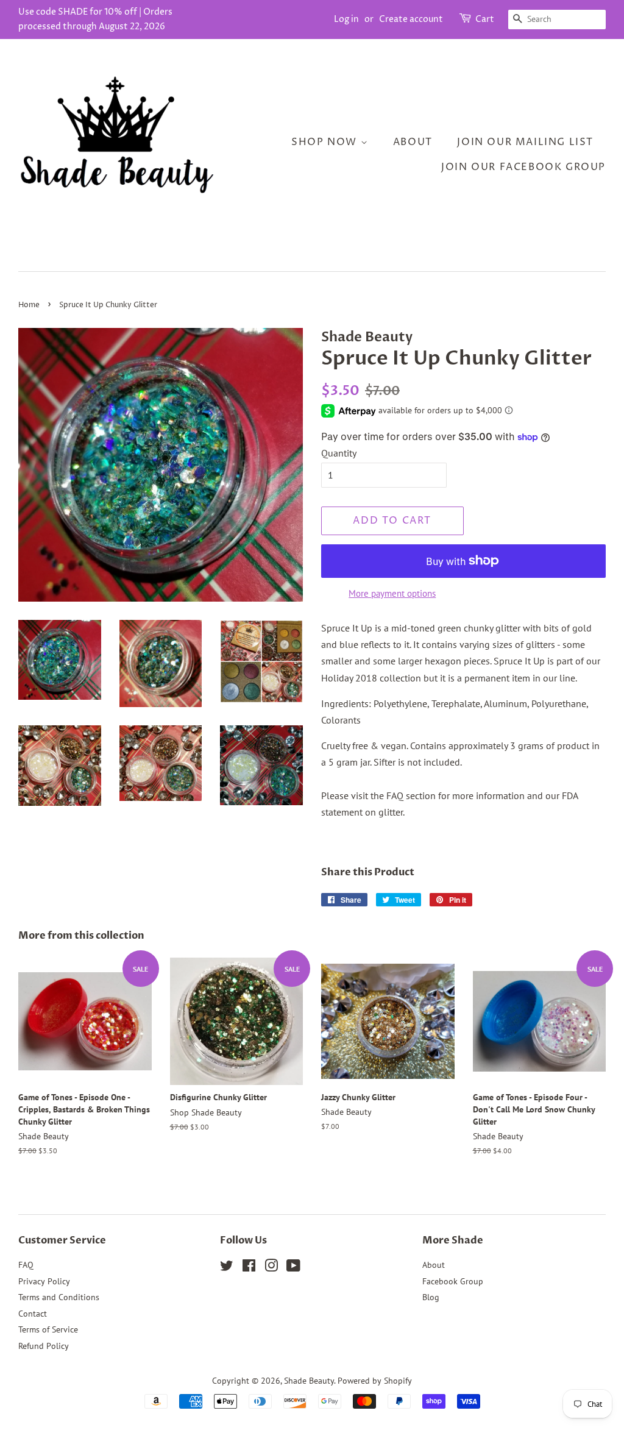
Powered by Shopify (375, 1380)
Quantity (338, 453)
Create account (411, 19)
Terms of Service (48, 1329)
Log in (346, 19)
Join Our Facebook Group (523, 167)
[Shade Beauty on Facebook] (249, 1267)
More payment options (392, 593)
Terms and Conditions (58, 1297)
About (413, 142)
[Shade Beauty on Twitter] (226, 1267)
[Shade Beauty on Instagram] (271, 1267)
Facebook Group (452, 1281)
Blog (430, 1297)
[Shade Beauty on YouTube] (293, 1267)
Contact (32, 1313)
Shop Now (325, 142)
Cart (484, 19)
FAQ (26, 1264)
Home (29, 305)
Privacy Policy (44, 1281)
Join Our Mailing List (525, 142)
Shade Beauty (309, 1380)
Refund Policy (43, 1345)
